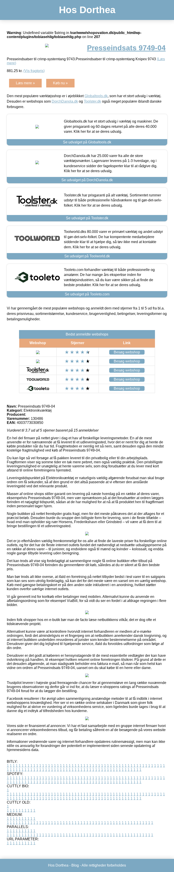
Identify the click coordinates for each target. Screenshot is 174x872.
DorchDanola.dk (65, 101)
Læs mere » (25, 83)
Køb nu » (60, 83)
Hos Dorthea (87, 10)
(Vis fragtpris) (34, 71)
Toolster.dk (92, 101)
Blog (75, 865)
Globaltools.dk (96, 96)
